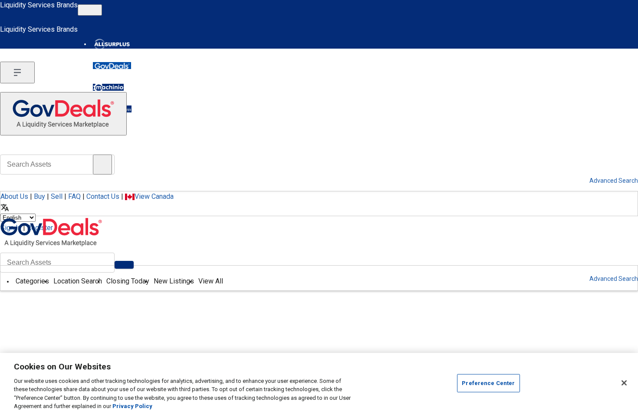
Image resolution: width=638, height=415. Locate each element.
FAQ (74, 196)
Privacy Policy (132, 406)
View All (210, 281)
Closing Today (127, 281)
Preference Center (488, 383)
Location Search (77, 281)
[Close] (624, 382)
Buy (39, 196)
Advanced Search (613, 278)
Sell (56, 196)
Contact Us (102, 196)
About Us (14, 196)
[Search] (124, 265)
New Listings (174, 281)
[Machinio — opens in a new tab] (108, 87)
